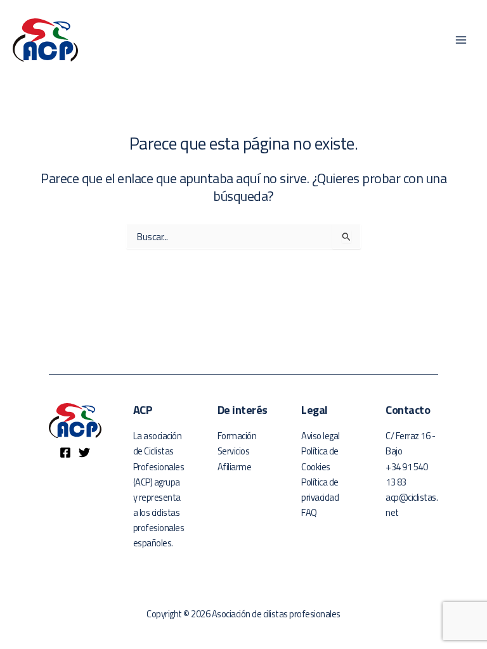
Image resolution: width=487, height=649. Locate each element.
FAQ (309, 512)
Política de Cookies (320, 458)
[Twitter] (84, 452)
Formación (237, 435)
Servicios (234, 451)
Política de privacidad (320, 489)
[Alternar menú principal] (461, 40)
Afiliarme (235, 466)
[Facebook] (65, 452)
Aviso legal (320, 435)
